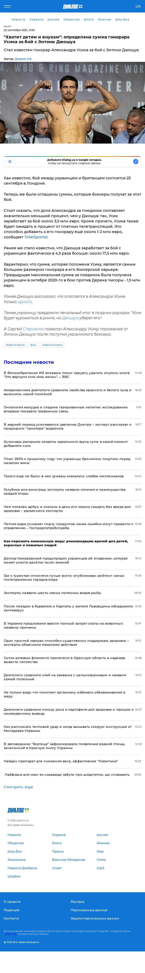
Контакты (11, 918)
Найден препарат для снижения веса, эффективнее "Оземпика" (61, 761)
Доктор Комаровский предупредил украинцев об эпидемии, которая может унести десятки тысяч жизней (66, 560)
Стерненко (33, 329)
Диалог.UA (23, 59)
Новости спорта (52, 345)
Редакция (11, 910)
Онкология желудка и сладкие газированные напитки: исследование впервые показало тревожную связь (66, 409)
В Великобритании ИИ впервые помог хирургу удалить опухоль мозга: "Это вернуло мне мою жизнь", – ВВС (67, 375)
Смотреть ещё (18, 787)
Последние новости (29, 362)
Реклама (77, 902)
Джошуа (70, 318)
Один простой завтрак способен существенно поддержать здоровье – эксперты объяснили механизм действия (66, 643)
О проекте (12, 902)
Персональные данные (89, 910)
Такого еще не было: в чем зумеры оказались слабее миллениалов (64, 476)
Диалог (8, 26)
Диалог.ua (11, 934)
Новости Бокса (15, 345)
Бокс (33, 345)
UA (138, 6)
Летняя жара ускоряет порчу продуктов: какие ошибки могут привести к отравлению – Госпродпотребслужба (68, 526)
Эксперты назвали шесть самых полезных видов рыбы (52, 593)
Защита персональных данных (95, 918)
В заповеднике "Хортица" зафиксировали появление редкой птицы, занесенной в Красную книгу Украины (64, 746)
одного (25, 301)
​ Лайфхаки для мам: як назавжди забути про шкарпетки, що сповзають (67, 774)
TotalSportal (36, 237)
